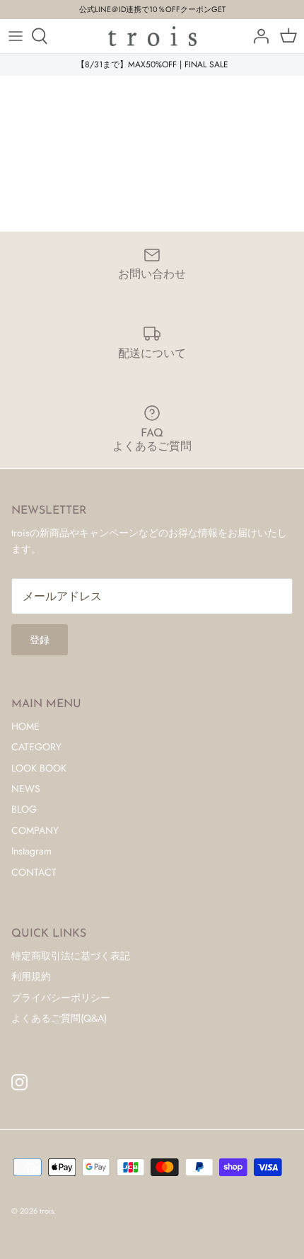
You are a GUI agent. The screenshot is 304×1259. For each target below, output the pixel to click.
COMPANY (35, 830)
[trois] (152, 36)
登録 (39, 640)
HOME (25, 726)
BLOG (24, 809)
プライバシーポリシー (60, 997)
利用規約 (31, 976)
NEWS (25, 788)
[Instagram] (19, 1082)
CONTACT (34, 872)
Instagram (31, 851)
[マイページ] (257, 36)
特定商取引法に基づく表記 (70, 956)
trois (47, 1210)
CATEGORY (36, 747)
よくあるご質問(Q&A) (59, 1018)
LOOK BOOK (38, 768)
